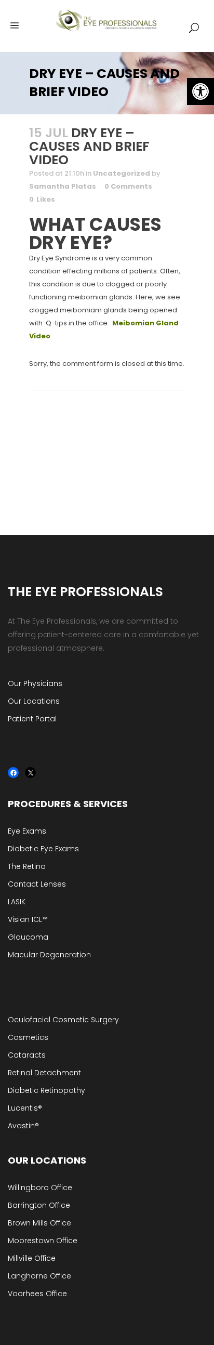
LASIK (16, 901)
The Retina (27, 866)
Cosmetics (28, 1037)
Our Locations (34, 701)
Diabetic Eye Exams (43, 848)
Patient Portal (32, 719)
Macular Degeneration (49, 955)
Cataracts (27, 1055)
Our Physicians (35, 683)
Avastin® (23, 1125)
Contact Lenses (37, 884)
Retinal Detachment (44, 1072)
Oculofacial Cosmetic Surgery (63, 1019)
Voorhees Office (37, 1293)
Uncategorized (121, 173)
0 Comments (128, 186)
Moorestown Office (42, 1240)
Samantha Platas (62, 186)
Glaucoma (28, 937)
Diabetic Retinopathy (46, 1090)
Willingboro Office (40, 1187)
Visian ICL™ (28, 919)
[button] (200, 91)
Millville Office (32, 1258)
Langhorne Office (39, 1276)
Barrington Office (39, 1205)
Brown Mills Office (39, 1223)
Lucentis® (25, 1108)
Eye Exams (27, 831)
